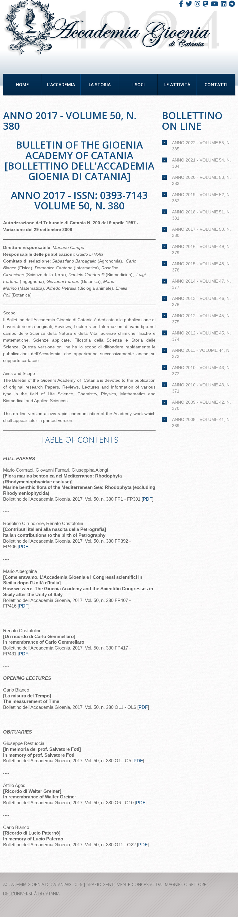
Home (22, 84)
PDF (147, 499)
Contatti (216, 84)
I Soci (138, 84)
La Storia (100, 84)
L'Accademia (61, 84)
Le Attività (177, 84)
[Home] (29, 28)
